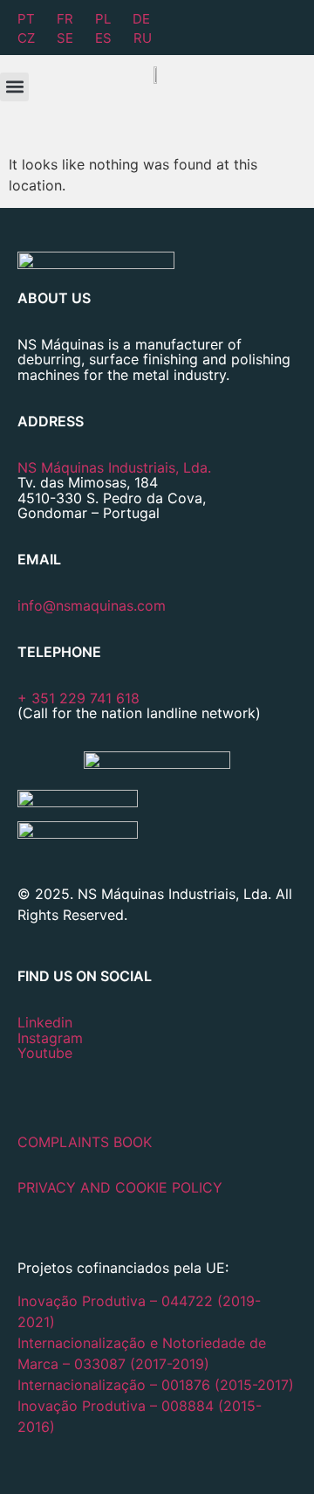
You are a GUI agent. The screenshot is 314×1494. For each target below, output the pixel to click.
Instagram (50, 1038)
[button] (14, 87)
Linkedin (44, 1022)
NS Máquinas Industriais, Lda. (114, 467)
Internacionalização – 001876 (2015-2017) (155, 1385)
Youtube (44, 1053)
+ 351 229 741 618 (78, 698)
